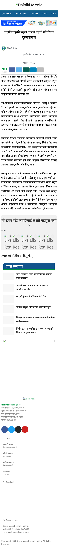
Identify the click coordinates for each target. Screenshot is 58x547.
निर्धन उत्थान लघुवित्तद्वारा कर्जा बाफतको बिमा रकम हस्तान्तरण (34, 331)
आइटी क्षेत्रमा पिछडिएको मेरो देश (31, 297)
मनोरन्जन (54, 13)
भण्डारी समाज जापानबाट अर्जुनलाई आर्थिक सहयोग (32, 287)
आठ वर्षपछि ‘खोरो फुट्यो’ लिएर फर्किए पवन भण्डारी (34, 276)
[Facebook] (4, 429)
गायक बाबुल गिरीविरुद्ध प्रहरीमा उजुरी (33, 307)
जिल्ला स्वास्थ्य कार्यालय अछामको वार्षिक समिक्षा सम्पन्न (35, 320)
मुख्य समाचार (6, 13)
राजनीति (35, 13)
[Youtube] (25, 429)
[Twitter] (11, 429)
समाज (44, 13)
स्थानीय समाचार (21, 13)
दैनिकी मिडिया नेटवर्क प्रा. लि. (11, 405)
